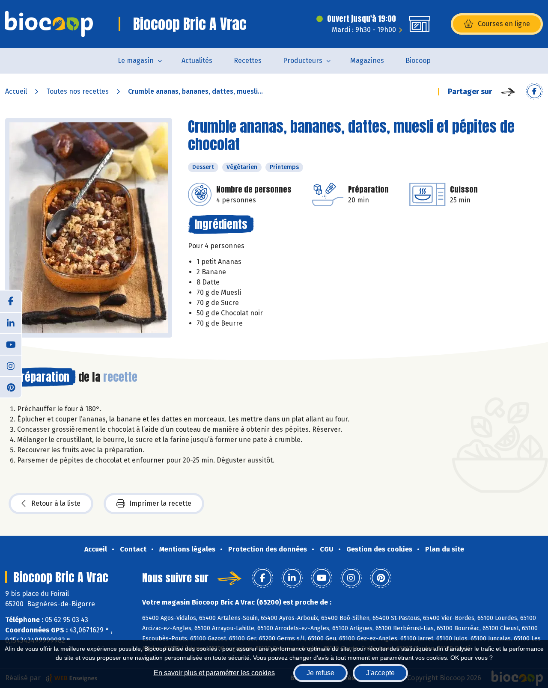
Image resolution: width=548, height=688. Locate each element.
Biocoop (418, 60)
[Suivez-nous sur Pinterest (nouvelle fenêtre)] (10, 386)
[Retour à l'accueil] (49, 24)
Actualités (197, 60)
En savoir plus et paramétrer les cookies (214, 672)
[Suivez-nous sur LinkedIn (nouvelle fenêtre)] (10, 322)
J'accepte (380, 672)
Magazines (367, 60)
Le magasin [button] (136, 60)
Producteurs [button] (302, 60)
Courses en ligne (504, 24)
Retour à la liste (55, 503)
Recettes (248, 60)
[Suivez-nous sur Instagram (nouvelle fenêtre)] (10, 365)
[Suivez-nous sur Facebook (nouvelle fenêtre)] (10, 301)
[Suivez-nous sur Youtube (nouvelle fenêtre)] (10, 344)
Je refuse (320, 672)
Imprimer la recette (160, 503)
